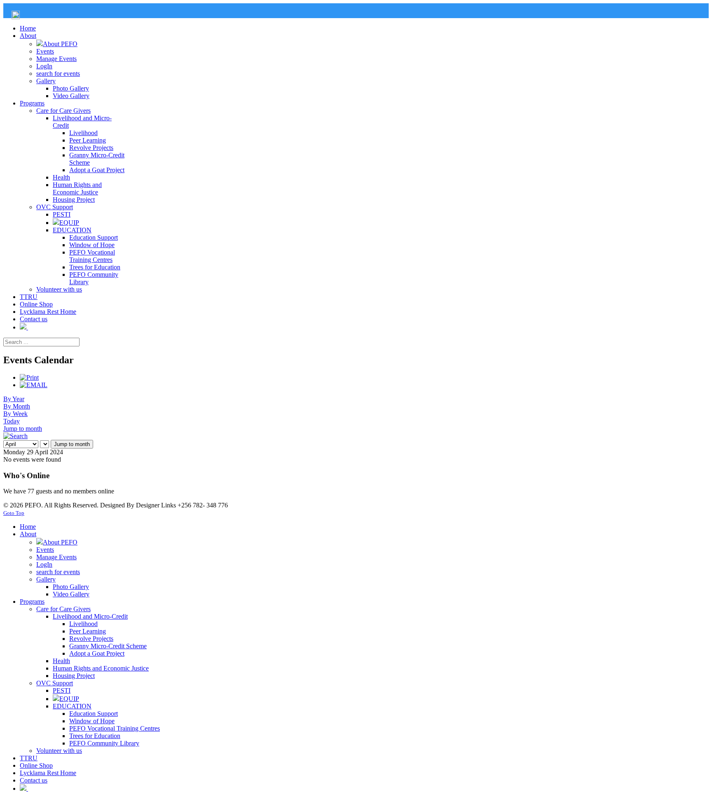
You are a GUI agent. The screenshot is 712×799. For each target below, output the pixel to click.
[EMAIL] (33, 384)
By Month (16, 406)
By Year (13, 398)
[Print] (29, 377)
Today (11, 421)
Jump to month (22, 428)
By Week (15, 413)
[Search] (15, 435)
